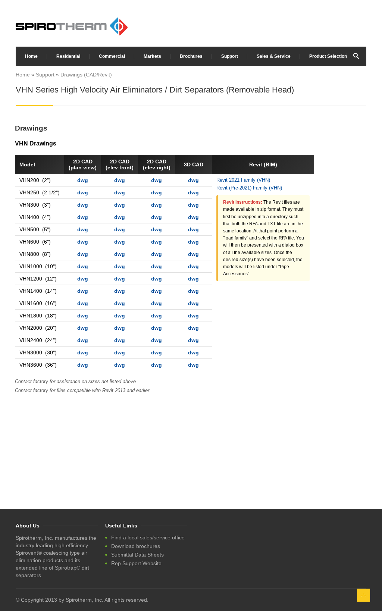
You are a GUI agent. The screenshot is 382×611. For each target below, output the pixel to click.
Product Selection (328, 56)
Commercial (112, 56)
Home (31, 56)
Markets (152, 56)
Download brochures (135, 546)
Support (229, 56)
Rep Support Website (136, 563)
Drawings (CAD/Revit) (86, 75)
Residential (68, 56)
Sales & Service (274, 56)
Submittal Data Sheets (137, 555)
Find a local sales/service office (148, 537)
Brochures (191, 56)
